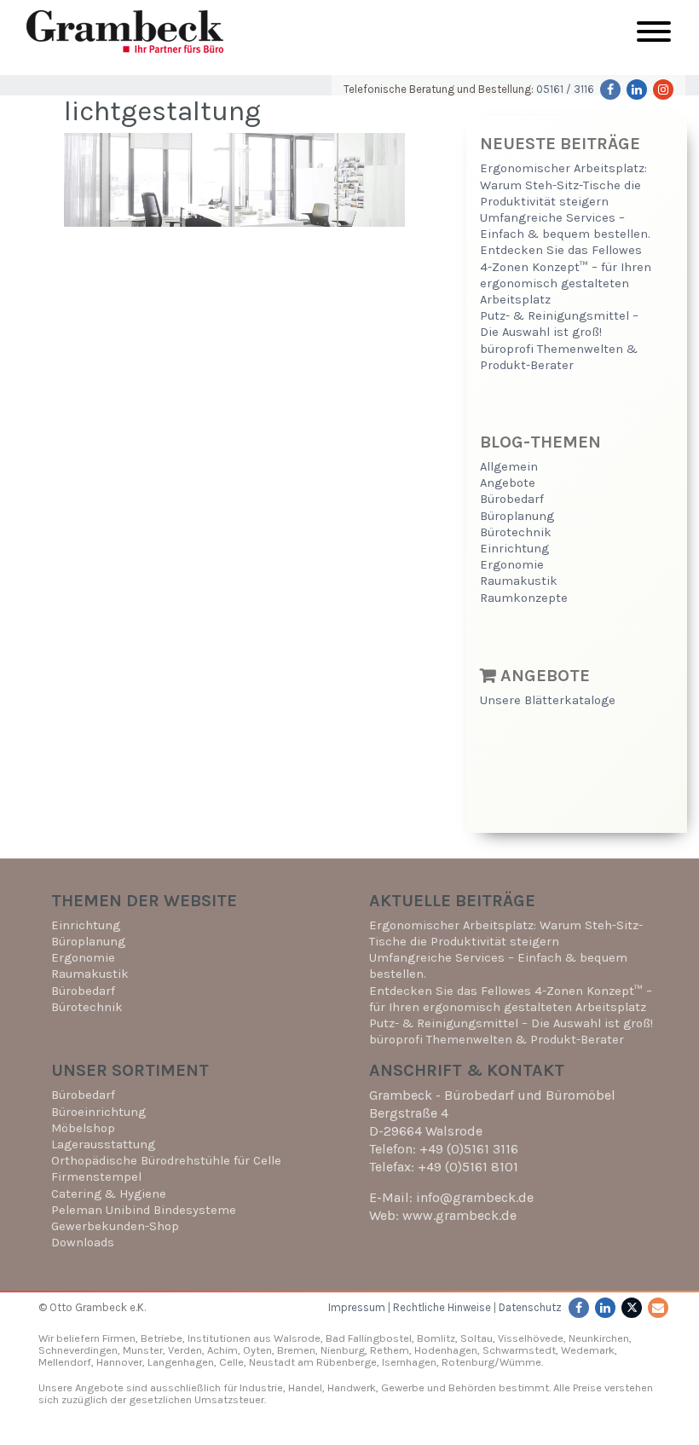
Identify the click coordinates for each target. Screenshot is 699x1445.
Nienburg (343, 1350)
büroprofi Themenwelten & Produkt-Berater (496, 1039)
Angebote (507, 483)
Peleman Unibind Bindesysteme (143, 1210)
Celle (231, 1361)
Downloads (82, 1242)
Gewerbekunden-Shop (115, 1226)
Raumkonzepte (524, 598)
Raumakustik (518, 581)
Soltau (476, 1338)
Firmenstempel (96, 1177)
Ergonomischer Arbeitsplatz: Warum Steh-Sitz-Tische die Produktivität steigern (563, 184)
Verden (183, 1350)
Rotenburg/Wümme (491, 1361)
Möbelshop (83, 1128)
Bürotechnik (516, 532)
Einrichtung (514, 548)
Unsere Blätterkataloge (547, 700)
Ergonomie (512, 565)
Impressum (356, 1307)
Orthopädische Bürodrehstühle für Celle (166, 1160)
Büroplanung (517, 516)
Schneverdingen (78, 1350)
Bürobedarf (512, 499)
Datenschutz (530, 1307)
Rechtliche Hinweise (442, 1307)
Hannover (119, 1361)
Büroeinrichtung (98, 1112)
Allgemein (509, 467)
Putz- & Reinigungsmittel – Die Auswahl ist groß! (511, 1023)
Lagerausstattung (103, 1144)
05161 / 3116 (565, 89)
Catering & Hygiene (108, 1194)
